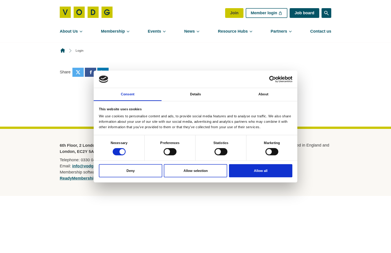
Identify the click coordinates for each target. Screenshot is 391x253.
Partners (279, 31)
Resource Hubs (233, 31)
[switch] (170, 151)
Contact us (320, 31)
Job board (304, 13)
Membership (113, 31)
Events (154, 31)
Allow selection (196, 170)
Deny (130, 170)
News (189, 31)
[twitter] (78, 72)
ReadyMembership (78, 178)
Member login (264, 13)
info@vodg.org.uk (89, 166)
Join (234, 13)
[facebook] (90, 72)
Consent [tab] (127, 94)
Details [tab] (195, 94)
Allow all (260, 170)
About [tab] (263, 94)
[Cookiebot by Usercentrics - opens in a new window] (272, 79)
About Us (69, 31)
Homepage (63, 50)
